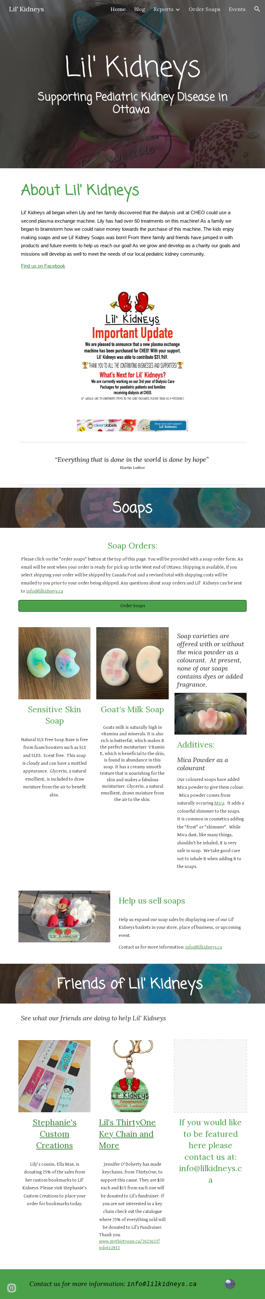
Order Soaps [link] (204, 9)
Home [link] (118, 9)
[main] (132, 84)
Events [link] (237, 9)
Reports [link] (164, 9)
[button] (257, 9)
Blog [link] (139, 9)
